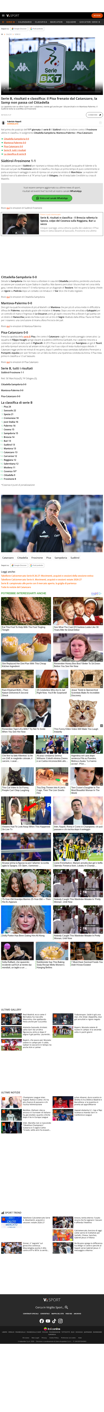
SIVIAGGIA (79, 1332)
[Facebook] (42, 1322)
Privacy (44, 1338)
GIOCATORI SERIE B (89, 22)
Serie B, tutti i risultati (15, 150)
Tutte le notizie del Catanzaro (16, 587)
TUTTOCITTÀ (65, 1332)
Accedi (97, 15)
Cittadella (22, 557)
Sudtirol (75, 557)
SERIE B (17, 34)
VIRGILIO (11, 1332)
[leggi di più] (100, 122)
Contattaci (45, 1314)
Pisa (48, 557)
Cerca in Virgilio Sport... (49, 1307)
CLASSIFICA (41, 22)
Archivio (77, 1314)
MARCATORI (56, 22)
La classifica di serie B (15, 154)
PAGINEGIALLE (20, 1332)
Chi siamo (25, 1338)
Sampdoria (61, 557)
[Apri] (3, 15)
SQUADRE (71, 22)
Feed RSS (69, 1314)
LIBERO (4, 1332)
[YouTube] (48, 1322)
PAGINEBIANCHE (54, 1332)
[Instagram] (60, 1322)
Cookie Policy (54, 1338)
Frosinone (37, 557)
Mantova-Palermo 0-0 (15, 142)
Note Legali (35, 1338)
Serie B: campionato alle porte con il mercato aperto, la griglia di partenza (38, 583)
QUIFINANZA (88, 1332)
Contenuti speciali (31, 1314)
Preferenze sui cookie (68, 1338)
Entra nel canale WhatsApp (54, 198)
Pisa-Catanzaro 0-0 (13, 146)
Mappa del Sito (57, 1314)
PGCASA (45, 1332)
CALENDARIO (25, 22)
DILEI (72, 1332)
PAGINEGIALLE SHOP (34, 1332)
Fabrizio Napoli (14, 121)
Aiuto (80, 1338)
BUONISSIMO (97, 1332)
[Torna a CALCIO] (3, 22)
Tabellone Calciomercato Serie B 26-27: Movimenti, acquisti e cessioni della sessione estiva (47, 575)
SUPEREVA (52, 1334)
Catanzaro (8, 557)
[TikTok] (54, 1322)
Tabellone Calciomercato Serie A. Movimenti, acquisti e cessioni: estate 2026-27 (41, 579)
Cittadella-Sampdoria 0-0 (16, 138)
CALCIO (9, 34)
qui (8, 207)
